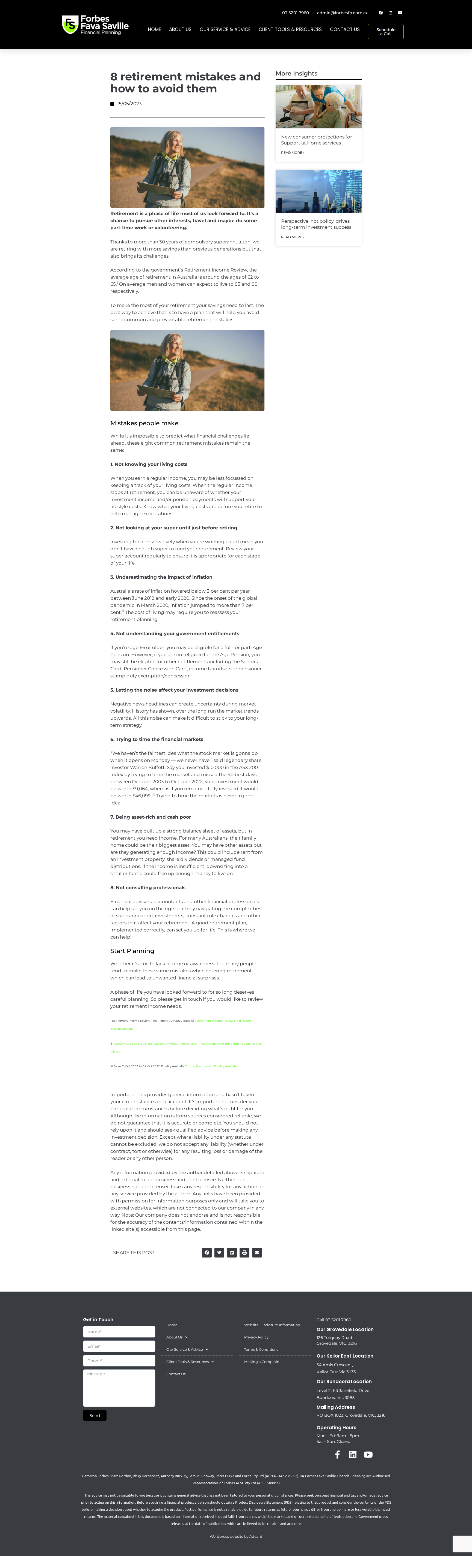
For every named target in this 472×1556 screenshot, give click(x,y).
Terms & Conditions (261, 1349)
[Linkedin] (390, 12)
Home (154, 29)
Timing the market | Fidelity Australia (211, 1066)
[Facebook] (381, 12)
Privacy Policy (256, 1337)
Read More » (293, 152)
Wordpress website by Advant (236, 1536)
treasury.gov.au (121, 1028)
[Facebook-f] (338, 1455)
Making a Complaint (262, 1361)
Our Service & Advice (225, 29)
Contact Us (345, 29)
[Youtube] (400, 12)
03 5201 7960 (295, 12)
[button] (207, 1253)
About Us (180, 29)
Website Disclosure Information (272, 1325)
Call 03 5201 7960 (334, 1319)
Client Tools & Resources (290, 29)
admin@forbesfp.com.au (342, 12)
